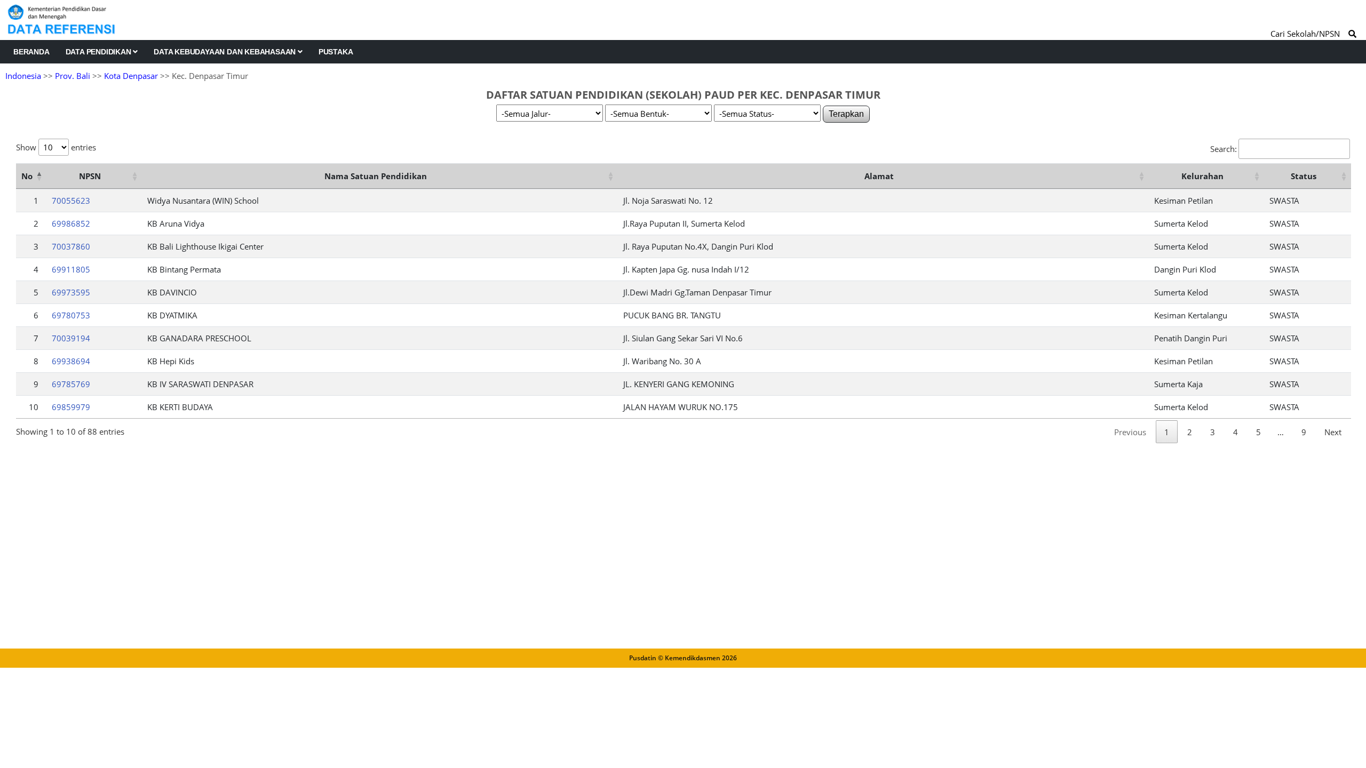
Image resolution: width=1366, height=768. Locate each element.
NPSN (90, 176)
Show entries (56, 147)
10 (33, 407)
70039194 (71, 338)
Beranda (31, 51)
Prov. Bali (72, 75)
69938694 (71, 361)
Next (1332, 432)
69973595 (71, 292)
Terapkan (846, 113)
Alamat (879, 176)
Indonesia (23, 75)
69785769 (71, 384)
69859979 (71, 407)
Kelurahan (1202, 176)
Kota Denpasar (131, 75)
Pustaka (336, 51)
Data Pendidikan (99, 51)
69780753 (71, 315)
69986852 (71, 223)
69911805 (71, 269)
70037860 (71, 246)
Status (1303, 176)
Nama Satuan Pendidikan (375, 176)
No (27, 176)
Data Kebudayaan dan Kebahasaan (226, 51)
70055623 (71, 200)
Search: (1223, 148)
